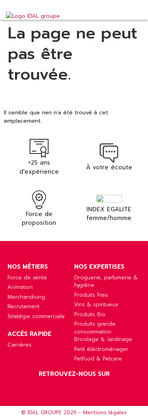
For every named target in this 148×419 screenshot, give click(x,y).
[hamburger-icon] (133, 13)
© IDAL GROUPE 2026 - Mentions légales (74, 412)
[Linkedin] (74, 386)
